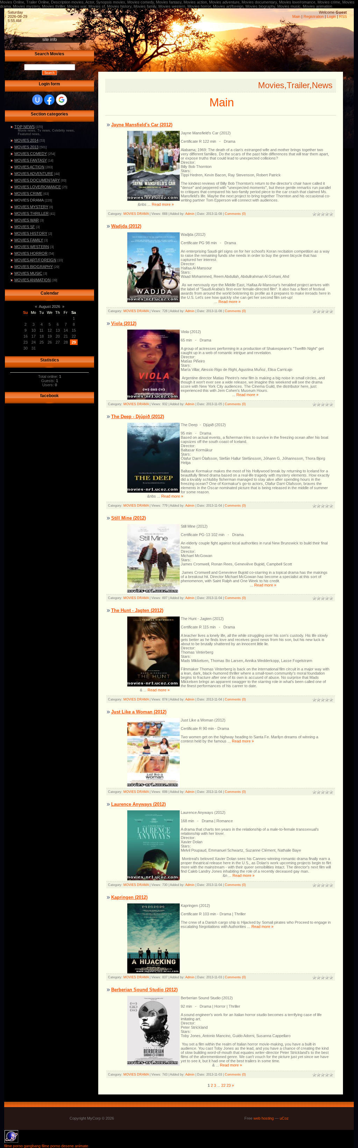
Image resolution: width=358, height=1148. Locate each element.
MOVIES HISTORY (30, 233)
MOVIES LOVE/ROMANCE (37, 187)
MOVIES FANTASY (30, 160)
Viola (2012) (123, 323)
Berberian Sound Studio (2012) (144, 989)
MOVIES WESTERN (31, 247)
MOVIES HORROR (31, 253)
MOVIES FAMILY (28, 240)
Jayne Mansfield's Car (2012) (141, 124)
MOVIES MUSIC (28, 273)
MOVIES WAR (26, 220)
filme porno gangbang (22, 1146)
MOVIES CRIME (28, 193)
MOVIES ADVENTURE (33, 173)
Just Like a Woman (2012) (138, 711)
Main (296, 16)
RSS (343, 16)
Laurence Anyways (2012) (138, 804)
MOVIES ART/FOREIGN (35, 260)
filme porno (51, 1146)
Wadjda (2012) (126, 226)
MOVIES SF (24, 227)
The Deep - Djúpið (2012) (137, 416)
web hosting (263, 1118)
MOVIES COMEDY (30, 154)
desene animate (74, 1146)
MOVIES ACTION (29, 167)
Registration (313, 16)
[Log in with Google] (61, 99)
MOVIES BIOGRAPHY (33, 267)
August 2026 (49, 306)
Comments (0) (235, 214)
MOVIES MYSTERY (31, 207)
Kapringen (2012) (129, 897)
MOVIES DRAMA (29, 200)
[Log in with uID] (37, 99)
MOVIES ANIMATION (32, 280)
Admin (189, 214)
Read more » (163, 204)
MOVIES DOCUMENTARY (37, 180)
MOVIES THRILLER (31, 213)
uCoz (284, 1118)
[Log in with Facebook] (49, 99)
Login (331, 16)
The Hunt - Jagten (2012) (137, 610)
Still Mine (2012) (128, 518)
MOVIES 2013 (26, 147)
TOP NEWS (24, 127)
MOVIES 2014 (26, 140)
